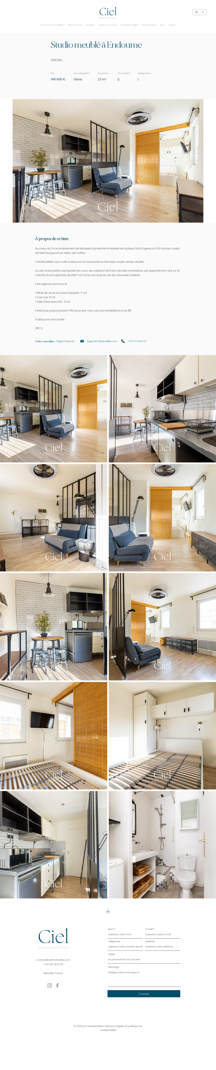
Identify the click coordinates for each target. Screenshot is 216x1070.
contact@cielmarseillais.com (53, 959)
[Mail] (82, 341)
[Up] (108, 911)
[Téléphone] (123, 341)
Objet (111, 954)
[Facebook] (57, 985)
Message (113, 967)
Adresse (150, 941)
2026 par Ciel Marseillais (90, 1026)
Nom (111, 929)
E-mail (149, 929)
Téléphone (114, 941)
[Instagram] (49, 985)
